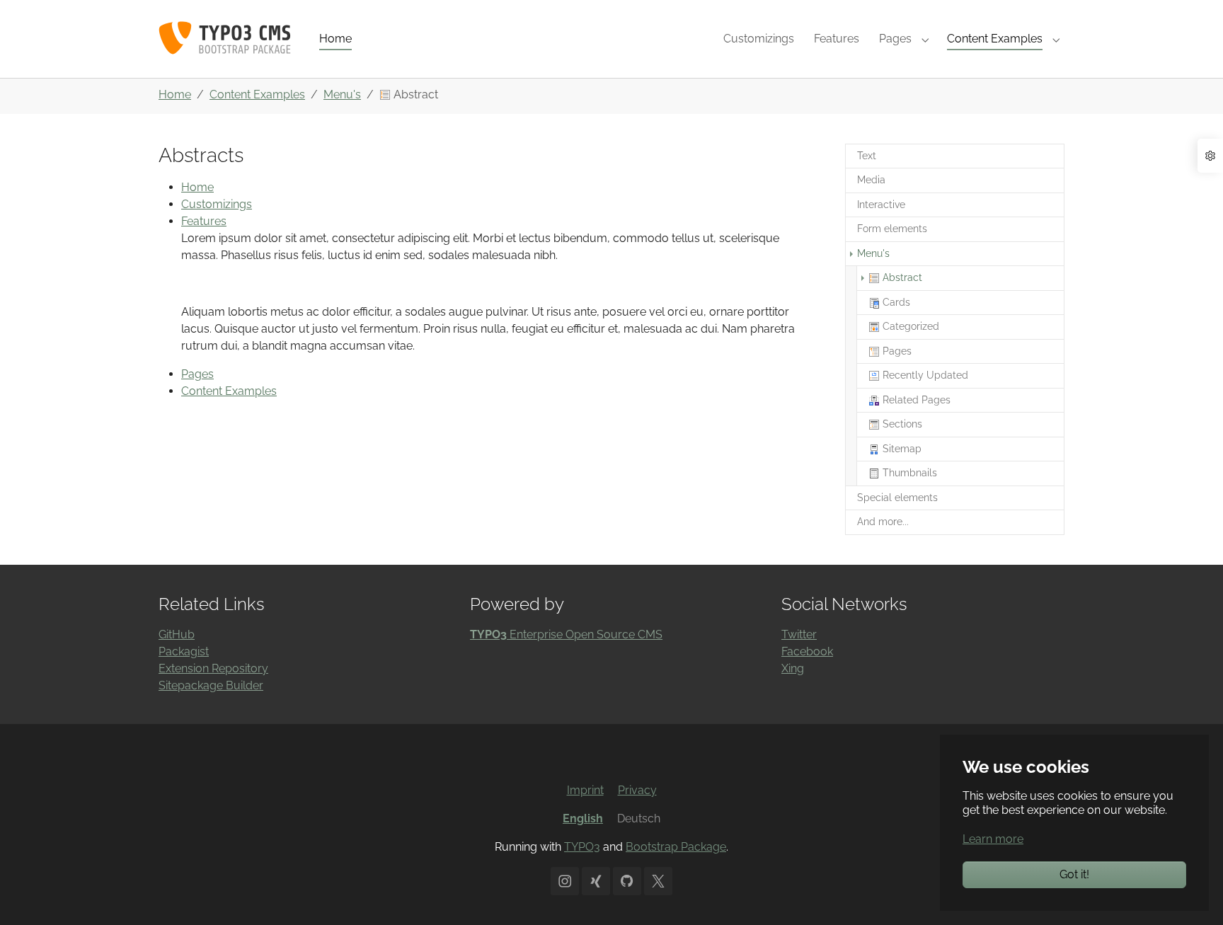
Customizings (216, 204)
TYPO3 (582, 847)
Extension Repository (213, 668)
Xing (792, 668)
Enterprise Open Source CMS (566, 634)
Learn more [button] (993, 839)
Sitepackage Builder (211, 685)
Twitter (799, 634)
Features (203, 221)
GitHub (177, 634)
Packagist (184, 651)
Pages (197, 374)
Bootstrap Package (676, 847)
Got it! (1074, 874)
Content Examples (229, 391)
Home (197, 187)
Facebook (807, 651)
